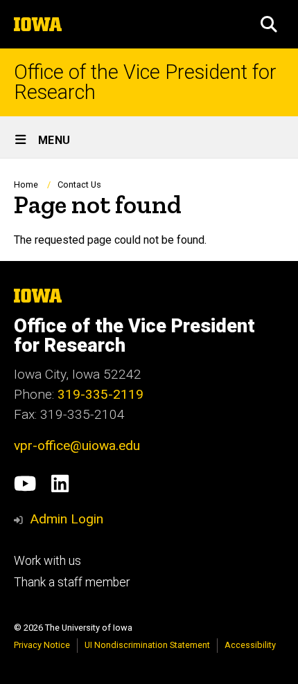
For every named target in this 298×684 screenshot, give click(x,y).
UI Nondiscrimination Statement (147, 645)
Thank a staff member (72, 582)
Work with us (47, 561)
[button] (269, 24)
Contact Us (79, 184)
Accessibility (250, 645)
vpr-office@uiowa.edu (77, 445)
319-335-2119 (100, 394)
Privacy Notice (42, 645)
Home (26, 184)
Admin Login (66, 519)
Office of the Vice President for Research (145, 82)
